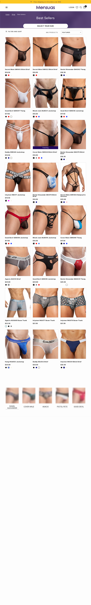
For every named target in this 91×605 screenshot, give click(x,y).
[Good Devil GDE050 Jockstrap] (45, 261)
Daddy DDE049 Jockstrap (14, 152)
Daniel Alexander (12, 407)
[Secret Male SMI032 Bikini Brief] (45, 51)
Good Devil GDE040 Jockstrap (72, 111)
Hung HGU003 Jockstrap (14, 361)
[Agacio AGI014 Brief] (18, 261)
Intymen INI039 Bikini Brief (70, 361)
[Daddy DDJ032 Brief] (45, 344)
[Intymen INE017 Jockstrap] (18, 177)
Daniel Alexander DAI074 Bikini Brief (45, 195)
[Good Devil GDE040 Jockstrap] (73, 93)
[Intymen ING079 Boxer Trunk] (73, 302)
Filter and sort (15, 31)
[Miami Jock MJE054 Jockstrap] (45, 220)
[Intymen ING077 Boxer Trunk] (45, 302)
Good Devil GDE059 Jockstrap (16, 237)
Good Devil (79, 407)
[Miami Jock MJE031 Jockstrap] (45, 93)
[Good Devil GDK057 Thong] (18, 93)
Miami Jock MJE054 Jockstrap (44, 237)
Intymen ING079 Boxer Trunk (71, 320)
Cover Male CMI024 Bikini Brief (45, 152)
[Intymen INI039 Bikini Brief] (73, 344)
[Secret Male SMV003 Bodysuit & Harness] (73, 177)
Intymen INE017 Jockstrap (15, 195)
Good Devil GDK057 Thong (15, 111)
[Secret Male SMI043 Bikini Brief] (18, 51)
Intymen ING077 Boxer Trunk (44, 320)
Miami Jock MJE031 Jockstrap (44, 111)
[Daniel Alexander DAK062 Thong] (73, 51)
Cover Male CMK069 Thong (71, 237)
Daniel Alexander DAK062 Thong (72, 69)
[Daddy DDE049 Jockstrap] (18, 134)
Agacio (46, 407)
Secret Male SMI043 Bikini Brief (17, 69)
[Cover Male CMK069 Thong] (73, 220)
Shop (13, 14)
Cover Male (29, 407)
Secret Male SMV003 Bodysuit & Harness (73, 195)
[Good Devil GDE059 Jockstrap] (18, 220)
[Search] (81, 7)
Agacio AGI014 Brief (13, 279)
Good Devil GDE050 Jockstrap (44, 279)
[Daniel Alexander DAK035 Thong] (73, 261)
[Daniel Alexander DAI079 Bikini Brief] (73, 134)
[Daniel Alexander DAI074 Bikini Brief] (45, 177)
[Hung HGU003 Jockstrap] (18, 344)
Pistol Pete (62, 407)
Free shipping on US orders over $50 (47, 2)
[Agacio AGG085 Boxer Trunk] (18, 302)
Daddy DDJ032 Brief (40, 361)
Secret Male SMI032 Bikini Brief (45, 69)
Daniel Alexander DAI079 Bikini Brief (72, 152)
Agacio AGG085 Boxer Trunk (16, 320)
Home (7, 14)
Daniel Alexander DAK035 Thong (72, 279)
